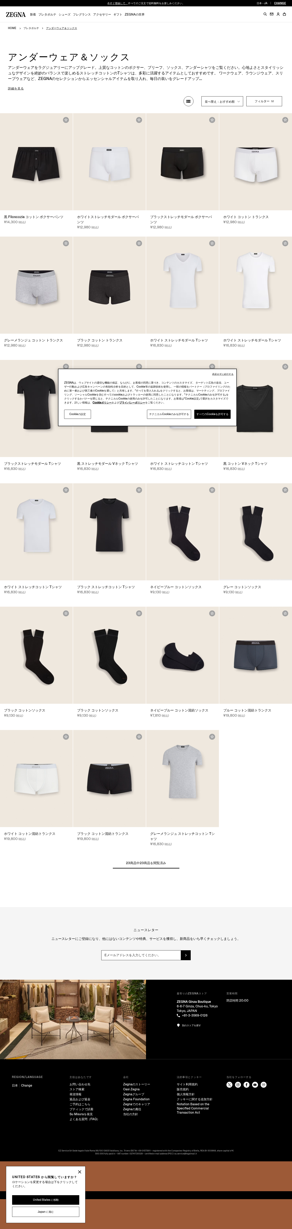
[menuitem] (33, 14)
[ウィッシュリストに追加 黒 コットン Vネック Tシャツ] (285, 367)
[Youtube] (255, 1085)
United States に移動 (46, 1200)
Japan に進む (46, 1212)
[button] (265, 14)
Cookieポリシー (102, 402)
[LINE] (264, 1085)
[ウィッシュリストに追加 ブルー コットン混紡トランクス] (285, 613)
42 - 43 (189, 573)
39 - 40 (176, 573)
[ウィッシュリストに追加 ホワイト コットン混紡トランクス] (66, 737)
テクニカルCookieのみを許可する (169, 414)
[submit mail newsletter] (186, 955)
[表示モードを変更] (188, 101)
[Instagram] (238, 1085)
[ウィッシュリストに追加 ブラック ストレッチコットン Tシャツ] (139, 490)
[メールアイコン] (271, 14)
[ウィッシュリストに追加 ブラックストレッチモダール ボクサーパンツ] (212, 120)
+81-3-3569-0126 (195, 1015)
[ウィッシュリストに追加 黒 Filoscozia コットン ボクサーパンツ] (66, 120)
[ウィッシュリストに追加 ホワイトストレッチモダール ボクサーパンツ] (139, 120)
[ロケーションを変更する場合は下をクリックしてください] (79, 1172)
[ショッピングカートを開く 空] (284, 14)
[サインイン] (278, 14)
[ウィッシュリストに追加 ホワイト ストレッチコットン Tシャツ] (212, 367)
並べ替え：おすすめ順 (220, 101)
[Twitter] (229, 1085)
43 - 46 (183, 696)
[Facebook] (246, 1085)
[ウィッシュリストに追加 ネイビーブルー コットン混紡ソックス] (212, 613)
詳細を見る (16, 88)
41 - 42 (255, 573)
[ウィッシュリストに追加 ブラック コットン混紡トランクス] (139, 737)
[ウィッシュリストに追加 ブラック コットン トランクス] (139, 243)
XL (258, 203)
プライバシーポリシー (132, 402)
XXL (120, 203)
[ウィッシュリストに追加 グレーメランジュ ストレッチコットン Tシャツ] (212, 737)
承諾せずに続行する (223, 374)
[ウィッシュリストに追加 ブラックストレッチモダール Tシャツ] (66, 367)
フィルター (262, 101)
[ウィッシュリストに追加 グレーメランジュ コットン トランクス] (66, 243)
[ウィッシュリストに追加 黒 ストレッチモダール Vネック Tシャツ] (139, 367)
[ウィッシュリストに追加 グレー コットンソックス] (285, 490)
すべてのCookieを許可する (212, 414)
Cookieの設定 (77, 414)
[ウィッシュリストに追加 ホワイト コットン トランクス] (285, 120)
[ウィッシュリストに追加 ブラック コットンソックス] (66, 613)
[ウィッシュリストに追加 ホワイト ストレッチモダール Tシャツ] (212, 243)
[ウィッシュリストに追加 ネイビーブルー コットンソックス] (212, 490)
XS (36, 203)
